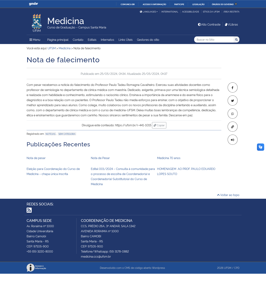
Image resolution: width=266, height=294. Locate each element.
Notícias (50, 133)
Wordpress (158, 267)
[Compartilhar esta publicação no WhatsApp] (233, 114)
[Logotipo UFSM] (37, 22)
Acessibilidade (190, 11)
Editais (92, 39)
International (169, 11)
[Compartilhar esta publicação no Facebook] (233, 87)
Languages (149, 11)
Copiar (161, 125)
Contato (78, 39)
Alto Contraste (210, 24)
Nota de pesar (36, 158)
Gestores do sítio (148, 39)
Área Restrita (231, 11)
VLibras (233, 24)
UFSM (227, 267)
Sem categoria (66, 133)
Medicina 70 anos (168, 158)
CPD (236, 267)
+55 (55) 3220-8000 (40, 251)
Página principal (57, 39)
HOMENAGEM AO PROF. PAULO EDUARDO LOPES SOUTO (186, 171)
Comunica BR (128, 4)
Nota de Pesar (100, 158)
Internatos (107, 39)
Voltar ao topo (229, 195)
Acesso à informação (154, 4)
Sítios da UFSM (211, 11)
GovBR (33, 4)
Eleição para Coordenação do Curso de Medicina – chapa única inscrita (53, 171)
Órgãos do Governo (223, 4)
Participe (179, 4)
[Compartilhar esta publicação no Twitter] (233, 100)
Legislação (198, 4)
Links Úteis (126, 39)
